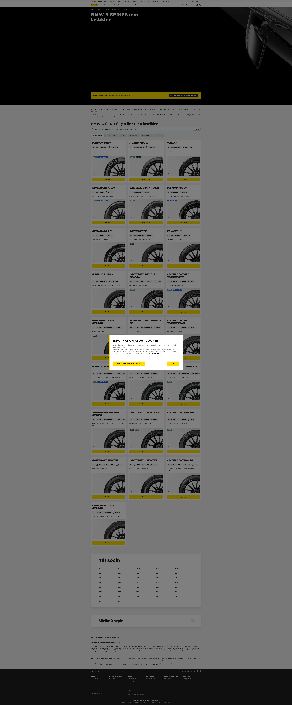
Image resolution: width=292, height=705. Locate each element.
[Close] (179, 338)
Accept (173, 363)
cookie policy (156, 353)
